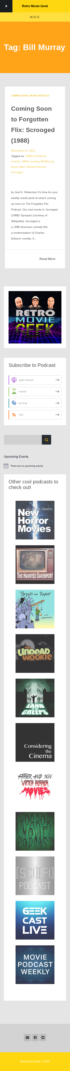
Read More (47, 259)
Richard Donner (36, 166)
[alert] (35, 466)
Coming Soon (19, 95)
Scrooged (17, 172)
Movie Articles (39, 95)
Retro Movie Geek (35, 6)
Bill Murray (47, 161)
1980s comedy (30, 161)
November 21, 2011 (23, 150)
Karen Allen (18, 166)
